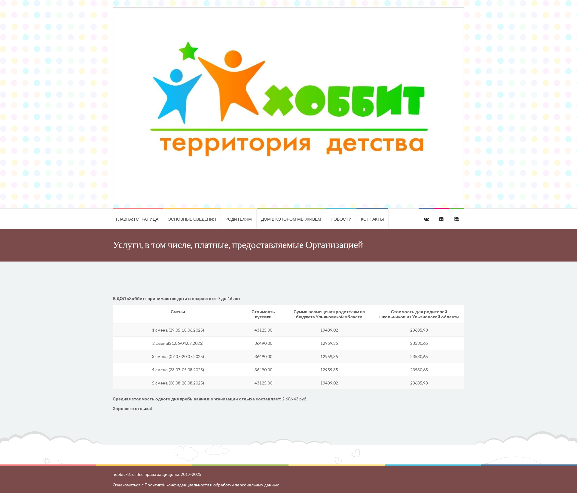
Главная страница (137, 219)
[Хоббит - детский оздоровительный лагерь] (288, 104)
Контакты (372, 219)
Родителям (238, 219)
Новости (341, 219)
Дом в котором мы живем (291, 219)
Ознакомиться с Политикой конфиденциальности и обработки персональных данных (196, 484)
